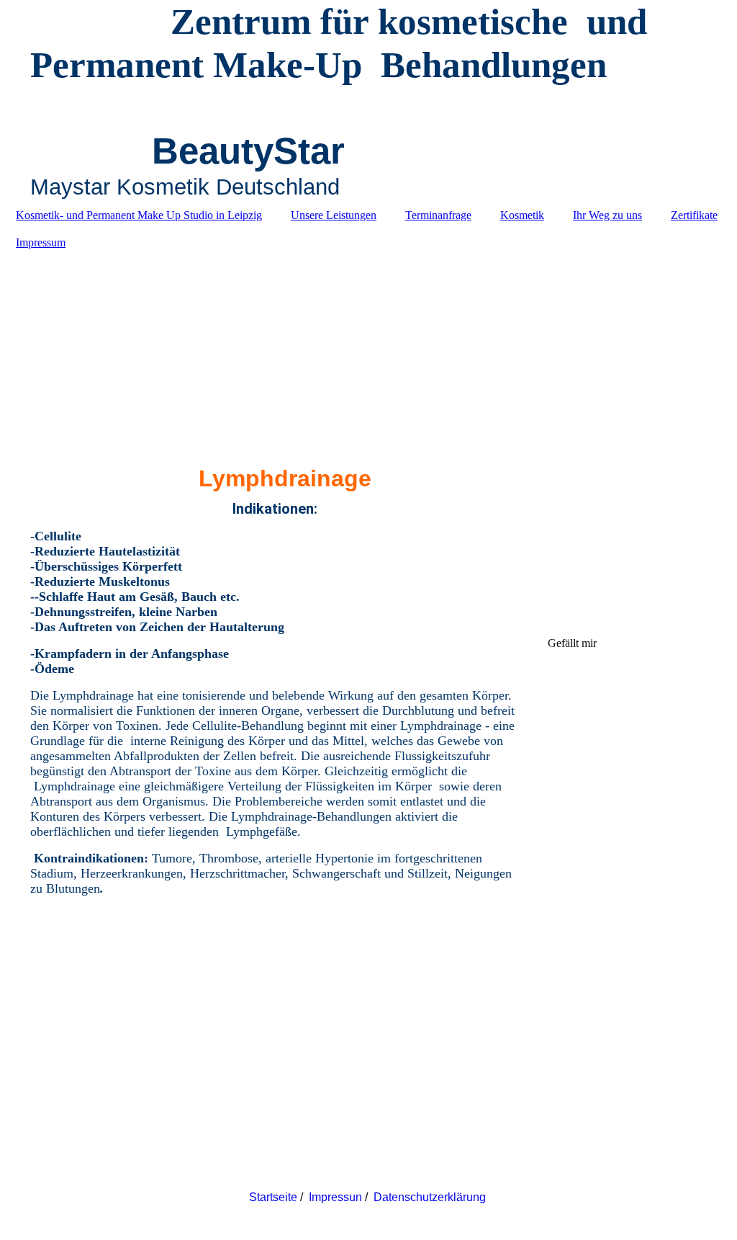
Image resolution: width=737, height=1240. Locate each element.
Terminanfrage (438, 215)
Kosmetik (522, 215)
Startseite (273, 1197)
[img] (368, 350)
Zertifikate (694, 215)
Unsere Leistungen (333, 215)
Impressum (40, 242)
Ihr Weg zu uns (607, 215)
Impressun (335, 1197)
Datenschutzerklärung (431, 1197)
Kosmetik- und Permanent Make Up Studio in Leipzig (139, 215)
